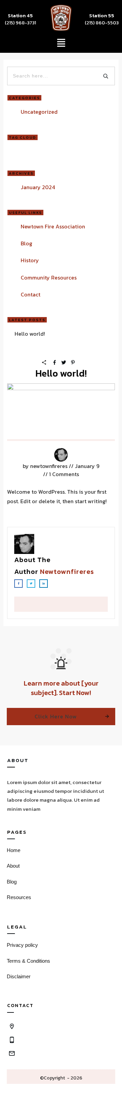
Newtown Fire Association (53, 226)
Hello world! (30, 334)
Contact (30, 294)
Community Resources (49, 277)
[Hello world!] (61, 412)
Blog (26, 243)
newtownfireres (67, 571)
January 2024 (38, 187)
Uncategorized (39, 112)
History (30, 260)
